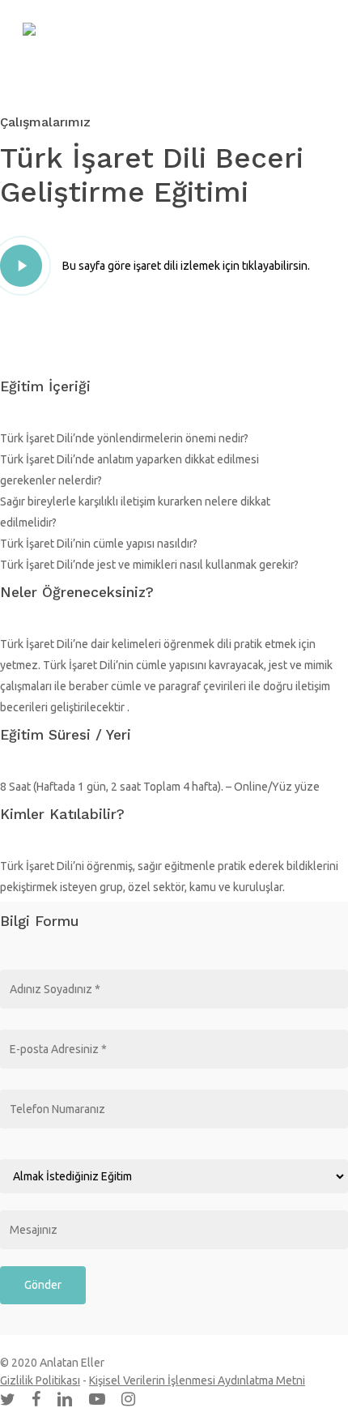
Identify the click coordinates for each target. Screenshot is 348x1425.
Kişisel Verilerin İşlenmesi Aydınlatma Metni (197, 1380)
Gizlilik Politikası (40, 1380)
